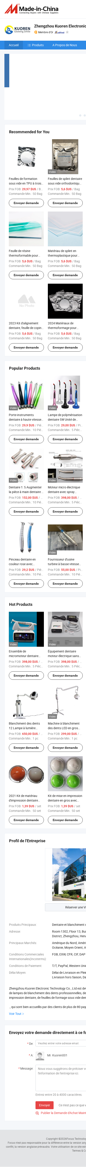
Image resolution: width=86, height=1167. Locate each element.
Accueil (14, 45)
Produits (38, 45)
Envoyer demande (26, 203)
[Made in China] (32, 9)
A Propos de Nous (64, 45)
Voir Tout (15, 1014)
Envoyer (44, 1105)
